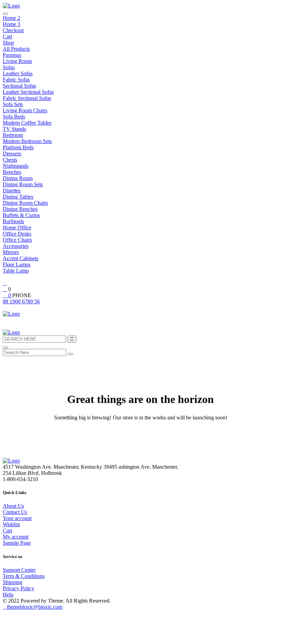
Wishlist (11, 524)
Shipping (12, 582)
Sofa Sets (13, 104)
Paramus (12, 55)
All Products (16, 49)
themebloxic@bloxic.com (34, 607)
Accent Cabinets (20, 258)
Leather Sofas (18, 73)
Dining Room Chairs (25, 203)
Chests (10, 160)
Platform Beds (18, 147)
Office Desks (17, 234)
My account (15, 537)
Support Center (19, 570)
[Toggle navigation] (5, 14)
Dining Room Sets (23, 184)
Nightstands (15, 166)
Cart (7, 36)
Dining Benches (20, 209)
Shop (8, 43)
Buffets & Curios (21, 215)
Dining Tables (18, 197)
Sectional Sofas (19, 86)
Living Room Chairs (25, 110)
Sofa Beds (14, 116)
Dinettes (12, 190)
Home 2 (11, 18)
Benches (12, 172)
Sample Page (17, 543)
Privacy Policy (18, 588)
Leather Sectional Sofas (28, 92)
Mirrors (11, 252)
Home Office (17, 227)
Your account (17, 518)
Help (8, 594)
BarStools (13, 221)
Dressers (12, 153)
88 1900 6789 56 (21, 301)
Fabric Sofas (16, 80)
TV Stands (14, 129)
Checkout (13, 30)
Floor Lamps (16, 264)
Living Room (17, 61)
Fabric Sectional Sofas (27, 98)
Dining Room (18, 178)
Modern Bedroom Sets (27, 141)
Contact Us (15, 512)
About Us (13, 506)
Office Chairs (17, 240)
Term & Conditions (24, 576)
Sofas (9, 67)
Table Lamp (16, 271)
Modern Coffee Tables (27, 123)
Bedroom (13, 135)
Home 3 (11, 24)
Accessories (15, 246)
